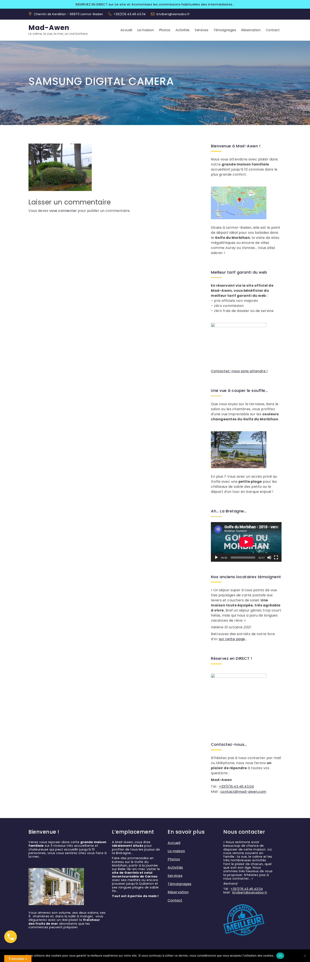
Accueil (126, 30)
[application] (246, 542)
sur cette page (232, 639)
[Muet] (269, 557)
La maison (145, 30)
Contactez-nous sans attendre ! (239, 371)
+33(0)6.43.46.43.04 (130, 14)
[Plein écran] (276, 557)
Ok (280, 955)
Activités (182, 30)
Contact (273, 30)
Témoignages (224, 30)
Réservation (251, 30)
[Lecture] (216, 557)
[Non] (305, 956)
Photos (164, 30)
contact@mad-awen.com (243, 791)
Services (201, 30)
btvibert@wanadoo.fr (173, 14)
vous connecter (63, 210)
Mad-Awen (48, 27)
